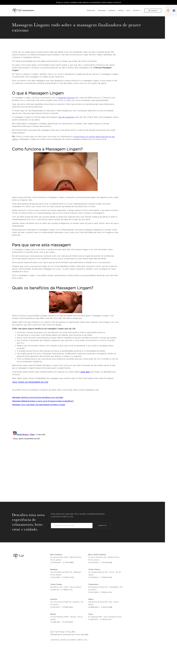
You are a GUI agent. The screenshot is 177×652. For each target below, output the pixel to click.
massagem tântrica (66, 97)
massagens (102, 10)
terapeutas (91, 10)
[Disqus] (65, 460)
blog (128, 10)
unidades (111, 10)
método (121, 10)
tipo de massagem (66, 117)
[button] (135, 10)
